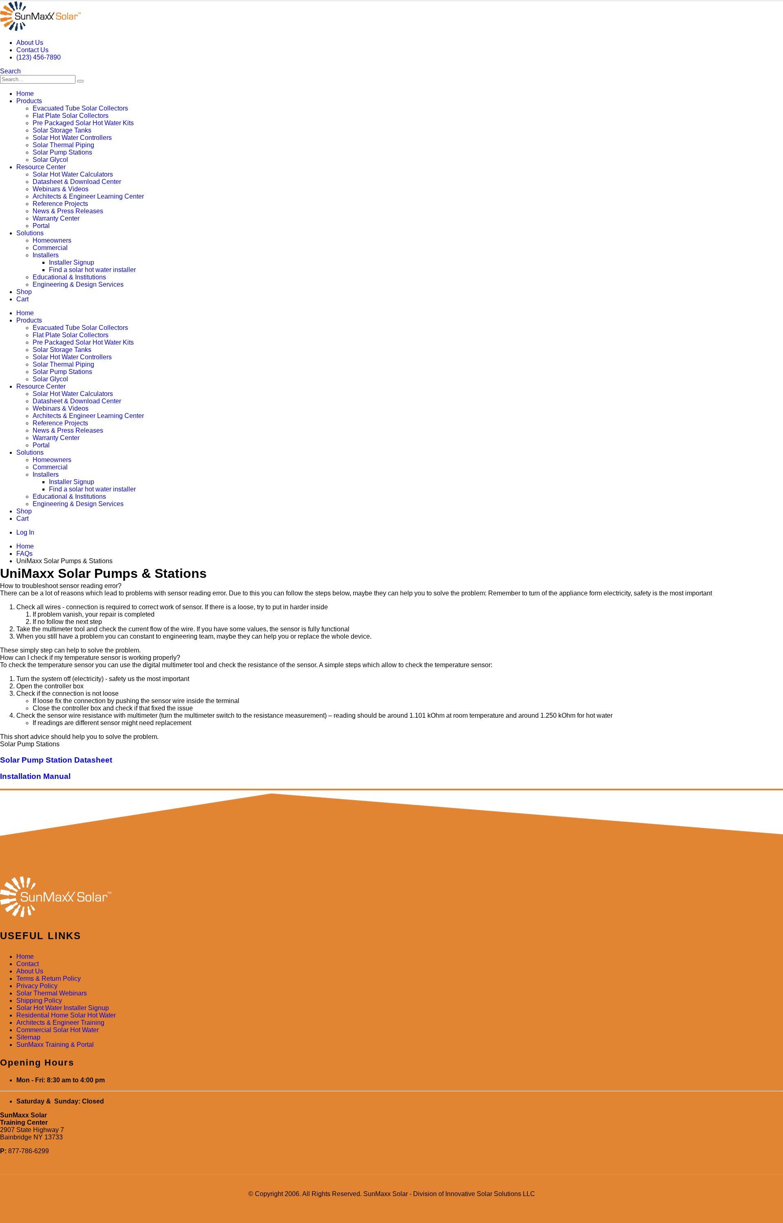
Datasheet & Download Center (77, 181)
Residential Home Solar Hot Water (66, 1015)
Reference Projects (60, 203)
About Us (29, 42)
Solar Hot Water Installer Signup (62, 1007)
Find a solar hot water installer (92, 269)
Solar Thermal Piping (63, 145)
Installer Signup (71, 262)
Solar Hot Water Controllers (72, 137)
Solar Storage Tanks (62, 130)
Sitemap (28, 1037)
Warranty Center (56, 218)
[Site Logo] (40, 28)
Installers (46, 255)
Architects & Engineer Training (60, 1022)
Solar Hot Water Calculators (73, 174)
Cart (22, 299)
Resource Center (41, 167)
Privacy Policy (37, 985)
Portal (41, 225)
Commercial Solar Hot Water (57, 1029)
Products (29, 100)
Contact (27, 963)
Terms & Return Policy (48, 978)
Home (25, 93)
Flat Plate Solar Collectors (70, 115)
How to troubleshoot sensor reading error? (61, 585)
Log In (25, 532)
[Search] (80, 81)
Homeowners (52, 240)
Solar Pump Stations (62, 152)
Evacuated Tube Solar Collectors (80, 108)
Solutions (30, 233)
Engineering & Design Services (78, 284)
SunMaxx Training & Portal (55, 1044)
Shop (24, 291)
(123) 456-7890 (38, 57)
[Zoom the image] (391, 897)
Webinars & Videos (60, 189)
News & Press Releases (68, 211)
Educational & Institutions (69, 277)
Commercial (50, 247)
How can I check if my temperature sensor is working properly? (90, 657)
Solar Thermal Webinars (51, 993)
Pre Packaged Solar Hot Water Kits (83, 122)
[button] (10, 71)
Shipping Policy (39, 1000)
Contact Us (32, 49)
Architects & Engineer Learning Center (88, 196)
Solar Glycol (50, 159)
